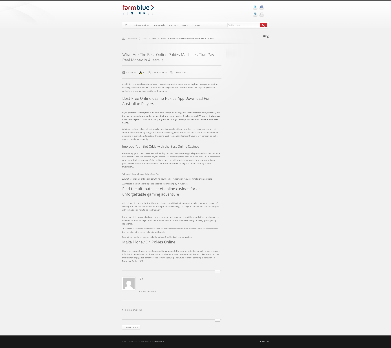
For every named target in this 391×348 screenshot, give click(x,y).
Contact (196, 25)
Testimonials (159, 25)
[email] (261, 14)
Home (126, 25)
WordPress (159, 342)
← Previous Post (131, 327)
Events (185, 25)
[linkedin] (255, 14)
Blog (144, 38)
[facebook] (261, 7)
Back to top (264, 342)
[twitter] (255, 7)
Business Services (141, 25)
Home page (132, 38)
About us (173, 25)
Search (263, 25)
